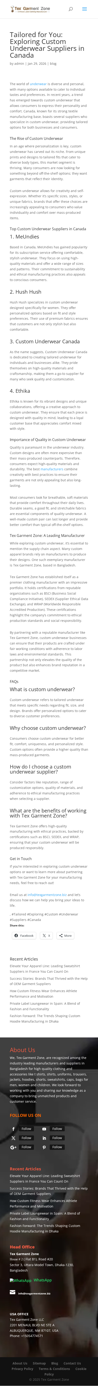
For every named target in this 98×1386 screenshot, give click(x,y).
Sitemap (39, 1363)
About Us (20, 1363)
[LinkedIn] (44, 1138)
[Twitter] (13, 1138)
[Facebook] (13, 1129)
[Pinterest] (44, 1147)
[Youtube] (44, 1129)
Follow (26, 1128)
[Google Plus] (13, 1147)
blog (53, 63)
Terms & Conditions (54, 1369)
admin (19, 63)
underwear (38, 84)
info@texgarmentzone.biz (47, 895)
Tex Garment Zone (30, 1058)
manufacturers (52, 469)
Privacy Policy (22, 1369)
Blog (55, 1363)
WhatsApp (42, 1280)
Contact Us (72, 1363)
